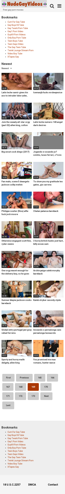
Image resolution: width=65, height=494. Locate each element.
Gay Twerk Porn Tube (18, 28)
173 (33, 396)
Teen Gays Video (15, 44)
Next (46, 396)
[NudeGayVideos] (24, 4)
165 (40, 377)
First (8, 377)
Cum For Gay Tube (16, 22)
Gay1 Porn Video (15, 31)
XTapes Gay (13, 57)
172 (20, 396)
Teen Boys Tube (15, 41)
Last (8, 405)
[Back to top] (59, 488)
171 (8, 396)
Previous (24, 377)
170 (46, 387)
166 (52, 377)
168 (20, 387)
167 (8, 387)
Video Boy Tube (15, 53)
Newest (5, 68)
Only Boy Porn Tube (17, 38)
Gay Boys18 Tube (16, 25)
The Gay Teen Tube (17, 47)
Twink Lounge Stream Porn (21, 50)
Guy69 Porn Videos (17, 34)
